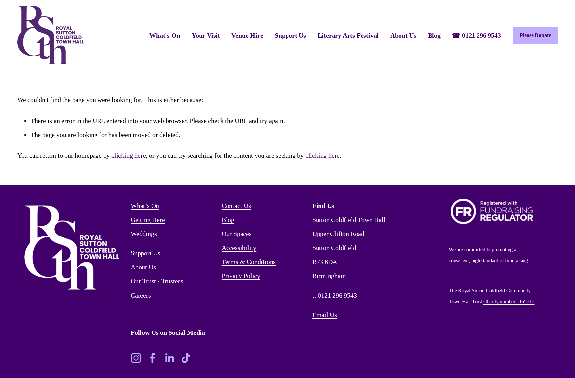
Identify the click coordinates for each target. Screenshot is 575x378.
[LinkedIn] (169, 358)
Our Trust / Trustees (157, 281)
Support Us (145, 253)
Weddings (144, 233)
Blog (434, 35)
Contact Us (236, 205)
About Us (143, 267)
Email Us (324, 314)
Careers (141, 295)
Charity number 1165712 (509, 301)
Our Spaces (237, 233)
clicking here (128, 155)
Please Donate (535, 35)
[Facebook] (152, 358)
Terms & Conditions (249, 261)
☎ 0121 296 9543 (476, 35)
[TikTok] (186, 358)
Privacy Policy (241, 275)
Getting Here (148, 219)
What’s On (145, 205)
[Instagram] (136, 358)
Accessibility (239, 247)
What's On (164, 35)
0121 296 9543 (337, 295)
